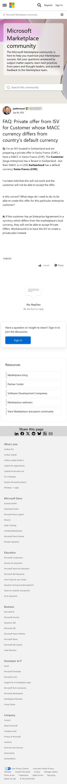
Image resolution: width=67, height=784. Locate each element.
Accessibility (9, 753)
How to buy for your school (15, 579)
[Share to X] (28, 433)
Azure (6, 666)
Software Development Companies (27, 393)
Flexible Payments (11, 542)
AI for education (10, 596)
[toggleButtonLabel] (62, 14)
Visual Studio (9, 704)
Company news (10, 731)
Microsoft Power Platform (14, 633)
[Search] (39, 5)
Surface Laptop (10, 454)
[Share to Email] (50, 433)
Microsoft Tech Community (15, 688)
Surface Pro (9, 449)
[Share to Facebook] (22, 433)
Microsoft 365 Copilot (13, 644)
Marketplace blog (18, 375)
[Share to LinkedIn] (16, 433)
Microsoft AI (9, 611)
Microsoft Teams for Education (16, 568)
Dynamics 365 (10, 622)
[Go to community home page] (11, 5)
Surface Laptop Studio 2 (14, 460)
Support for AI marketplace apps (17, 682)
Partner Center (16, 384)
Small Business (10, 650)
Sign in (18, 340)
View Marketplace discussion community (30, 411)
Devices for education (13, 563)
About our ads (10, 778)
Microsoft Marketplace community (21, 14)
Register (48, 5)
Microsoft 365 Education (14, 574)
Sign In (59, 5)
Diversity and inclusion (13, 747)
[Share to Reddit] (33, 433)
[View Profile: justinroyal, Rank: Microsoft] (7, 110)
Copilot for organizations (14, 465)
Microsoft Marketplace (13, 693)
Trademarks (23, 775)
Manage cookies (51, 771)
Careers (7, 720)
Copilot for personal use (14, 471)
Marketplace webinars (20, 402)
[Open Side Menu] (4, 5)
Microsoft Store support (14, 514)
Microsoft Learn (10, 677)
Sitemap (7, 771)
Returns (7, 520)
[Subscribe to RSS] (45, 433)
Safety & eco (37, 775)
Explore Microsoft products (15, 482)
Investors (8, 742)
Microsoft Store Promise (14, 536)
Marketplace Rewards (13, 699)
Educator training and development (19, 585)
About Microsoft (11, 725)
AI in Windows (10, 476)
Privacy (37, 771)
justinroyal (19, 108)
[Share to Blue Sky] (39, 433)
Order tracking (10, 525)
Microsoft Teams (11, 639)
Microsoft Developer (12, 671)
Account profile (10, 503)
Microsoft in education (13, 557)
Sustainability (9, 758)
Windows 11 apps (11, 487)
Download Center (11, 509)
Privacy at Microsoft (12, 736)
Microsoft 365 (10, 628)
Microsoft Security (11, 617)
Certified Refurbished (13, 531)
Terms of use (9, 775)
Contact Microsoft (22, 771)
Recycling (51, 775)
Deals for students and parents (17, 590)
